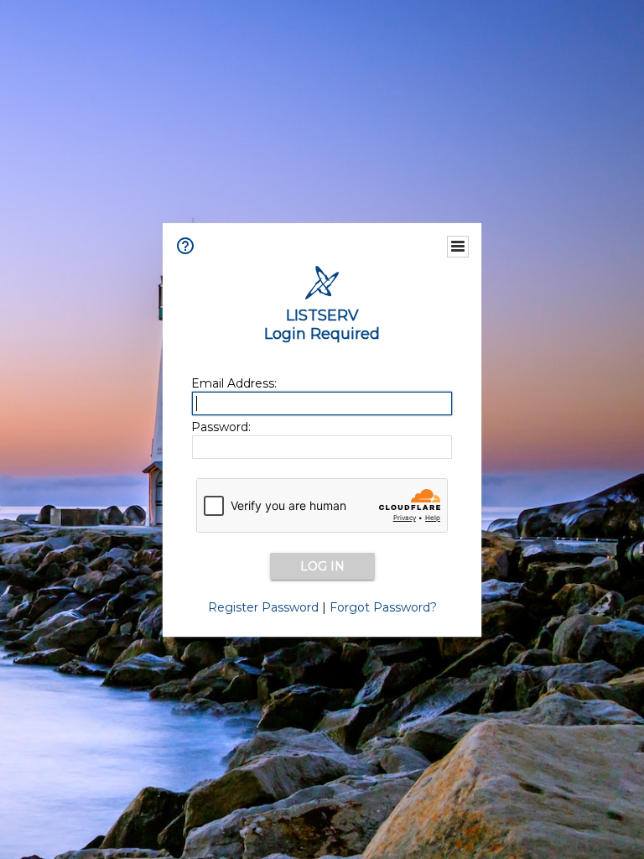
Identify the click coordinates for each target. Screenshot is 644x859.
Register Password (263, 607)
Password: (221, 427)
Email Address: (234, 383)
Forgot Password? (383, 607)
